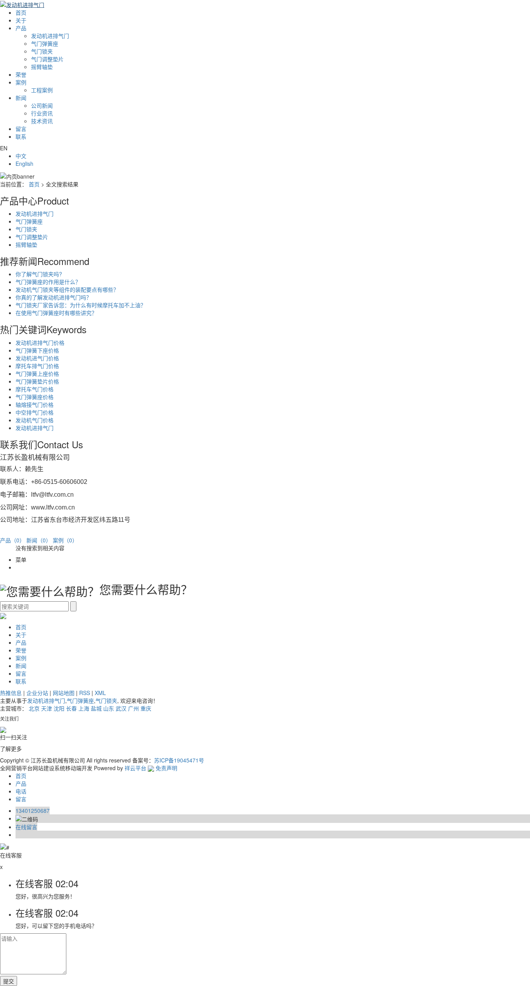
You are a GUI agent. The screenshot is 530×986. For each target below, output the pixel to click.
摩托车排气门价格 (37, 366)
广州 (133, 708)
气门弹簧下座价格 (37, 350)
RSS (84, 693)
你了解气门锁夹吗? (39, 274)
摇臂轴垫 (42, 67)
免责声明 (166, 768)
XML (100, 693)
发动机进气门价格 (37, 358)
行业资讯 (42, 113)
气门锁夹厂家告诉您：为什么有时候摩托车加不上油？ (81, 305)
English (24, 163)
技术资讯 (42, 121)
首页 (21, 12)
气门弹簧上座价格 (37, 373)
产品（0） (12, 540)
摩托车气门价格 (35, 389)
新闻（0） (38, 540)
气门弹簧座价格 (35, 397)
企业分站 (37, 693)
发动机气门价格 (35, 420)
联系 (21, 136)
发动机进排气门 (50, 36)
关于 (21, 20)
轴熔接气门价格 (35, 404)
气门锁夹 (42, 51)
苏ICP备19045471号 (179, 760)
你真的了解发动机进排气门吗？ (54, 297)
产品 (21, 28)
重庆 (145, 708)
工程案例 (42, 90)
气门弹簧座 (44, 43)
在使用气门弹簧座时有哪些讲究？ (56, 313)
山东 (108, 708)
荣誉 (21, 74)
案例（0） (65, 540)
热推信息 (11, 693)
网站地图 (63, 693)
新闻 (21, 98)
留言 (21, 128)
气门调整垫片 (47, 59)
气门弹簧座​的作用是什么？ (48, 282)
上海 (83, 708)
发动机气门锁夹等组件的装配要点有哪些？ (67, 289)
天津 (46, 708)
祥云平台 (135, 768)
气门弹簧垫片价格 (37, 381)
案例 (21, 82)
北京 (34, 708)
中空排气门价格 (35, 412)
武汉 (121, 708)
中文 (21, 156)
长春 (71, 708)
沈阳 (59, 708)
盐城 (96, 708)
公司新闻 (42, 105)
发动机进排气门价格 (40, 342)
